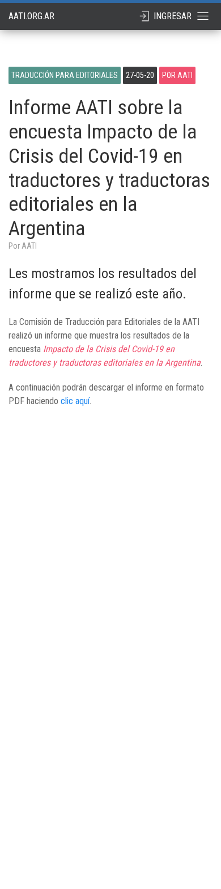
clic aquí (75, 401)
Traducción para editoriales (64, 75)
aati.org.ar (31, 16)
